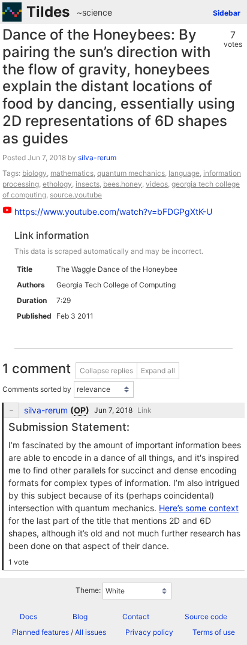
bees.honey (122, 183)
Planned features (40, 632)
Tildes (48, 11)
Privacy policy (149, 632)
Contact (135, 616)
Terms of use (213, 632)
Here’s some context (199, 508)
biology (34, 173)
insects (88, 183)
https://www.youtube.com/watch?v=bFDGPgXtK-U (113, 211)
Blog (80, 616)
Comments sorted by (36, 389)
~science (94, 12)
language (184, 173)
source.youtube (76, 194)
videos (157, 183)
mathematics (72, 173)
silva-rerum (97, 157)
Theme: (88, 590)
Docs (28, 616)
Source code (206, 616)
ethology (57, 183)
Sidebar (226, 12)
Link (144, 410)
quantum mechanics (131, 173)
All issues (90, 632)
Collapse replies (106, 370)
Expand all (158, 370)
